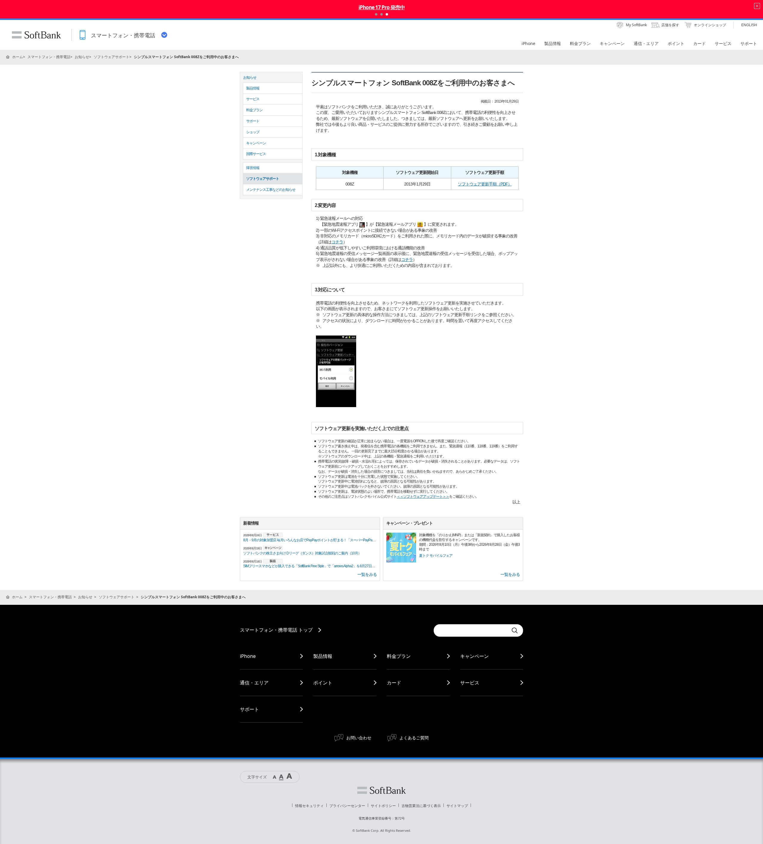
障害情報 (252, 168)
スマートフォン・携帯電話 (48, 56)
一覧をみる (367, 574)
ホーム (17, 56)
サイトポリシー (383, 805)
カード (394, 682)
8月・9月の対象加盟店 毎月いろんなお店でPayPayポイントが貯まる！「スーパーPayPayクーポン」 (316, 540)
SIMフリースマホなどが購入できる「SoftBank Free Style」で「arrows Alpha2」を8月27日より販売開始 (317, 566)
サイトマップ (457, 805)
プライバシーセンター (347, 805)
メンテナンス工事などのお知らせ (270, 190)
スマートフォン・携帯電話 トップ (276, 630)
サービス (252, 99)
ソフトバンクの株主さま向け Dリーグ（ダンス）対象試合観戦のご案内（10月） (302, 553)
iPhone (248, 656)
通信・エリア (254, 682)
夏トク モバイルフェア (435, 556)
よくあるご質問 (414, 738)
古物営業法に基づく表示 (421, 805)
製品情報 (252, 88)
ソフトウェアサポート (111, 56)
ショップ (252, 132)
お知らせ (82, 56)
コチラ (337, 241)
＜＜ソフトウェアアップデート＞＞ (423, 496)
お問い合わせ (358, 738)
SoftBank (36, 35)
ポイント (322, 682)
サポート (252, 121)
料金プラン (254, 110)
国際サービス (256, 154)
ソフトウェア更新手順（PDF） (485, 184)
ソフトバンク (381, 790)
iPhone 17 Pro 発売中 (382, 7)
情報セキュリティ (309, 805)
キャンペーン (256, 143)
